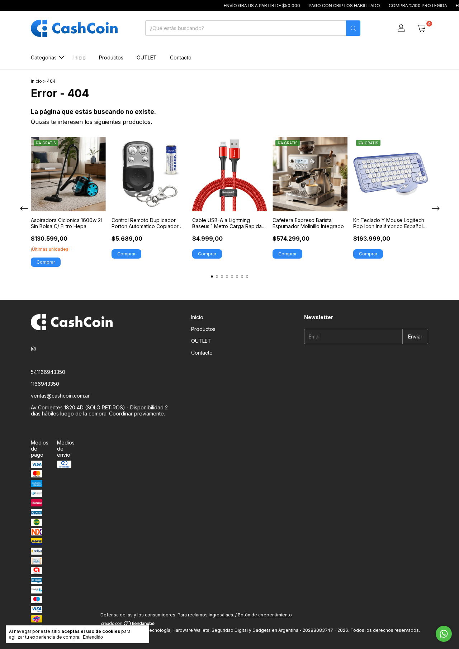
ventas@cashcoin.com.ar (60, 396)
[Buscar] (353, 28)
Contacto (180, 57)
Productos (111, 57)
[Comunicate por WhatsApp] (444, 634)
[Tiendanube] (128, 625)
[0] (421, 28)
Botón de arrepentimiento (265, 614)
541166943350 (48, 372)
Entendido (93, 637)
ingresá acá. (221, 614)
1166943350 (45, 384)
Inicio (80, 57)
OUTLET (147, 57)
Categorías (44, 57)
